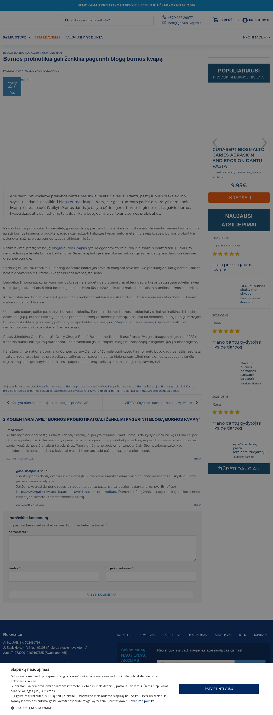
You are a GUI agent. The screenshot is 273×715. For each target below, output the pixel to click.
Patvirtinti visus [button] (219, 689)
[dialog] (136, 689)
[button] (92, 708)
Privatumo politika (141, 701)
